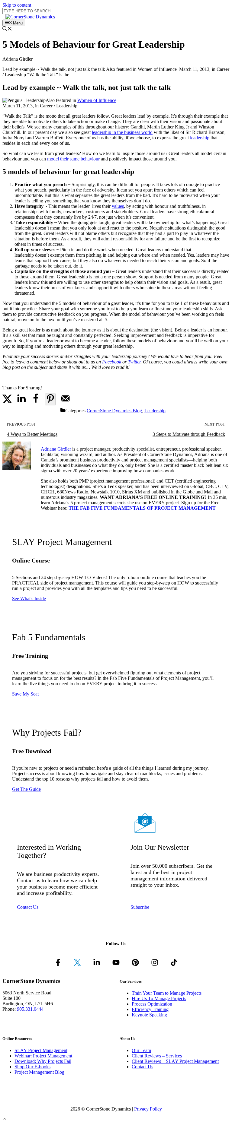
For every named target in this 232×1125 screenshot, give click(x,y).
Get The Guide (26, 789)
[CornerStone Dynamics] (30, 16)
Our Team (141, 1050)
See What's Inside (29, 598)
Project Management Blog (39, 1072)
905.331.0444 (30, 1009)
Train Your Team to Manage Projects (166, 993)
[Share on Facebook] (35, 402)
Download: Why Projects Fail (42, 1061)
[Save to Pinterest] (50, 399)
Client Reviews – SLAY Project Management (175, 1061)
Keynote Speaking (149, 1014)
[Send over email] (65, 402)
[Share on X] (7, 402)
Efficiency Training (150, 1009)
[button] (4, 1119)
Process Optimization (152, 1003)
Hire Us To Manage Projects (159, 998)
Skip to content (16, 5)
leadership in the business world (122, 132)
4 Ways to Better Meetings (32, 434)
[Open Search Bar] (7, 29)
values (118, 206)
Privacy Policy (148, 1108)
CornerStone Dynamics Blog (114, 410)
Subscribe (139, 907)
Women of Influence (96, 100)
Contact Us (27, 907)
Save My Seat (25, 693)
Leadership (155, 410)
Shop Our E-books (32, 1066)
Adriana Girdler (17, 59)
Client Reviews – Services (157, 1055)
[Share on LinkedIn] (21, 402)
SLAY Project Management (40, 1050)
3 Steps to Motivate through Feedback (189, 434)
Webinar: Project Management (43, 1055)
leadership (199, 137)
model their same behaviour (73, 158)
